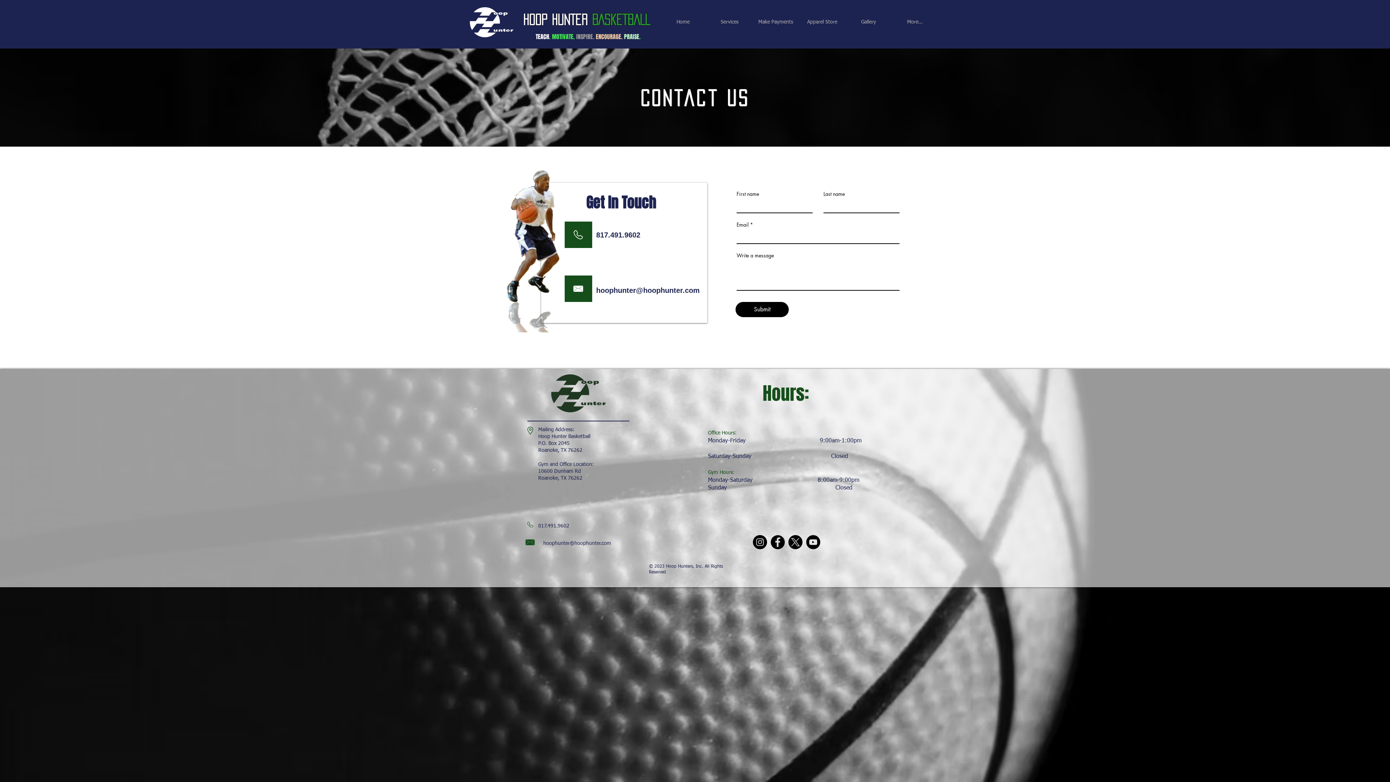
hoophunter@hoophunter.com (648, 290)
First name (748, 194)
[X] (795, 542)
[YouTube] (813, 542)
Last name (834, 194)
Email (743, 224)
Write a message (755, 255)
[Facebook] (778, 542)
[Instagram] (760, 542)
